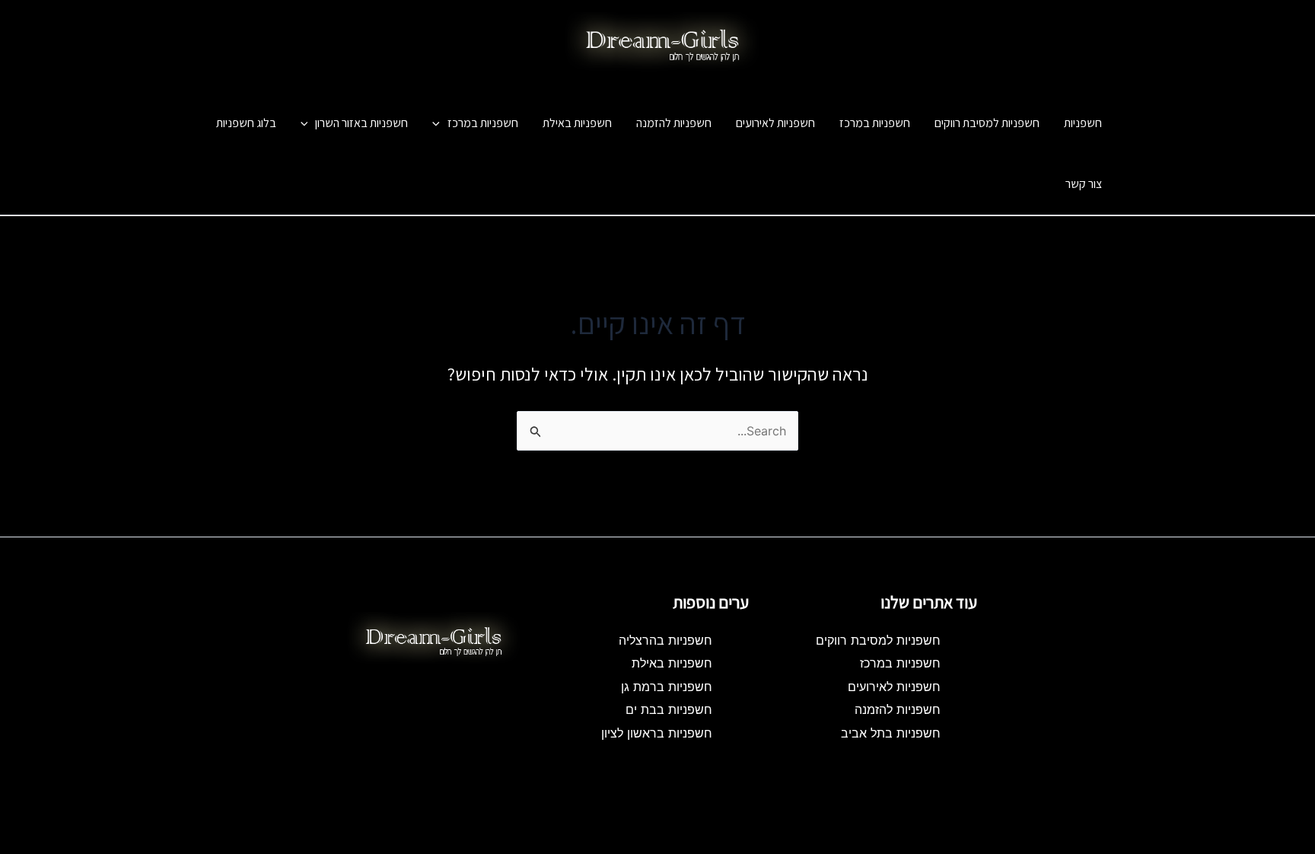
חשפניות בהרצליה (665, 640)
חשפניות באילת (577, 123)
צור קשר (1083, 184)
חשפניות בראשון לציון (656, 733)
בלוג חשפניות (246, 123)
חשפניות (752, 78)
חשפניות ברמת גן (666, 686)
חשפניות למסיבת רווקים (987, 123)
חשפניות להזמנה (674, 123)
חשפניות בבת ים (669, 709)
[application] (439, 123)
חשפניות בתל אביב (891, 733)
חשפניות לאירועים (775, 123)
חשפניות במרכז (874, 123)
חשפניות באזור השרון (361, 123)
